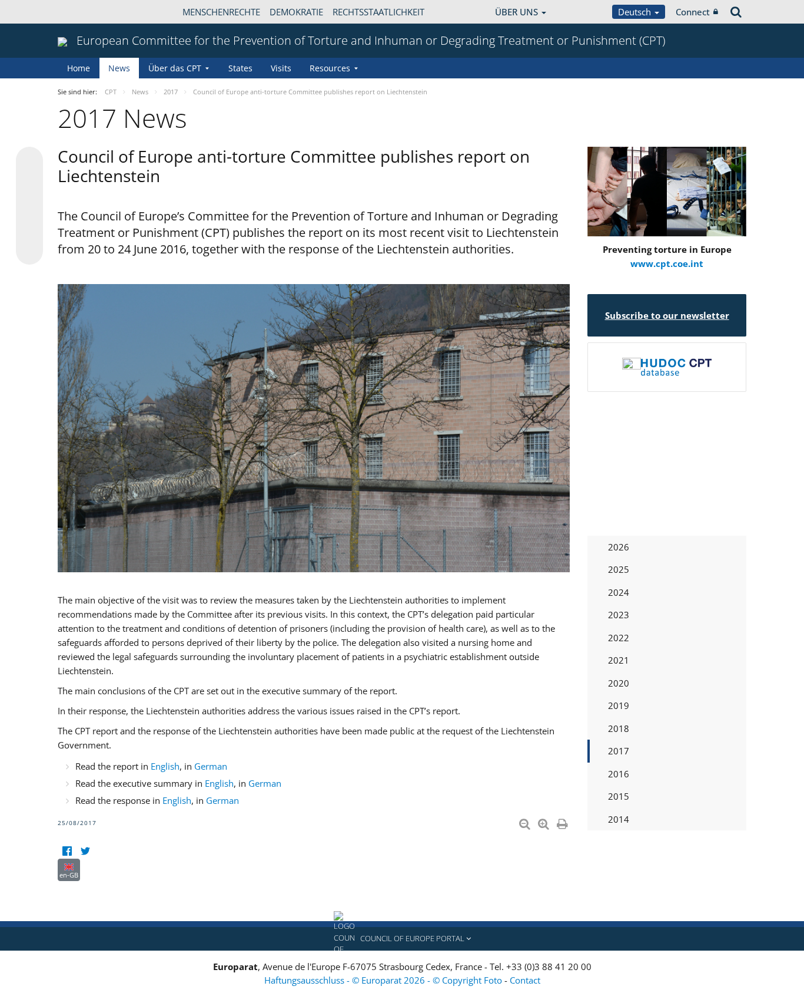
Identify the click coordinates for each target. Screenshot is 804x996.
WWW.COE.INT (87, 11)
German (210, 766)
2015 (618, 796)
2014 (618, 819)
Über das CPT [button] (174, 68)
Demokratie (296, 12)
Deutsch (635, 12)
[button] (402, 939)
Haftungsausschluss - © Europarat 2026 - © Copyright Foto (384, 980)
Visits (281, 68)
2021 (618, 660)
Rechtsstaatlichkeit (378, 12)
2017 (618, 751)
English (165, 766)
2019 (618, 705)
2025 (618, 569)
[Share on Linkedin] (29, 229)
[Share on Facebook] (29, 206)
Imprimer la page (563, 821)
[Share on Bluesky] (29, 161)
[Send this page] (29, 251)
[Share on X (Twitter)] (29, 184)
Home (78, 68)
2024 (618, 592)
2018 (618, 728)
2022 (618, 638)
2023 (618, 615)
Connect (693, 12)
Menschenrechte (221, 12)
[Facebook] (67, 851)
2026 (618, 547)
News (119, 68)
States (240, 68)
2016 (618, 774)
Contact (525, 980)
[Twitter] (85, 851)
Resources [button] (330, 68)
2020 (618, 683)
